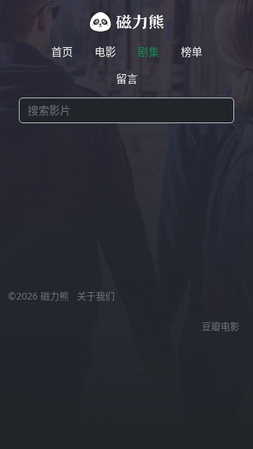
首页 (62, 51)
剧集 (148, 51)
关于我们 (96, 295)
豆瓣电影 (221, 326)
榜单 (191, 51)
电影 (105, 51)
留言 (127, 78)
